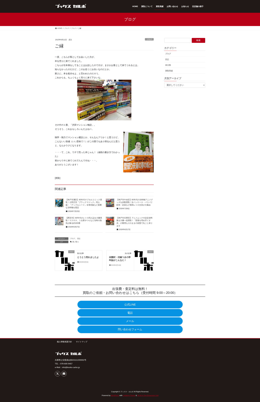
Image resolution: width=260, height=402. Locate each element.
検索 (198, 40)
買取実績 (169, 71)
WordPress (115, 395)
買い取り (75, 242)
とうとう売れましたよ (88, 257)
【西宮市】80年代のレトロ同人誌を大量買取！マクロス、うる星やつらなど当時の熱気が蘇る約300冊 (84, 220)
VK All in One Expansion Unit (147, 395)
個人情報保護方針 (64, 342)
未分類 (168, 65)
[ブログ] (64, 260)
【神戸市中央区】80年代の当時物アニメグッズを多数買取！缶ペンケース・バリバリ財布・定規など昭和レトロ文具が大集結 (134, 202)
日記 (78, 238)
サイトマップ (81, 342)
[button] (130, 304)
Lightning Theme (129, 395)
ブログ (149, 39)
